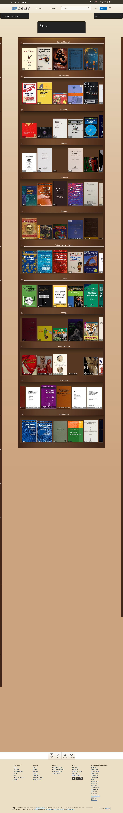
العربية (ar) (94, 767)
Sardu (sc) (94, 791)
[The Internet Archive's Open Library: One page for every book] (20, 8)
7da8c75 (107, 808)
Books (35, 769)
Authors (35, 771)
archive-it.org (70, 809)
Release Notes (76, 775)
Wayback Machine (51, 809)
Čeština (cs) (94, 769)
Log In (96, 8)
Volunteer (16, 769)
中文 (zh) (93, 798)
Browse (53, 8)
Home (34, 767)
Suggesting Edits (77, 771)
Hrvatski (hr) (94, 781)
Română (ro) (94, 789)
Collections (36, 775)
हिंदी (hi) (93, 779)
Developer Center (57, 767)
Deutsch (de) (95, 771)
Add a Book (75, 773)
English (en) (94, 773)
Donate (93, 2)
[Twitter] (77, 778)
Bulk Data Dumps (57, 771)
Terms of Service (18, 777)
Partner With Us (18, 771)
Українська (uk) (95, 796)
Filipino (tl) (94, 800)
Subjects (35, 773)
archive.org (60, 809)
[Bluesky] (73, 778)
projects (36, 809)
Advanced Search (38, 777)
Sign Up (103, 8)
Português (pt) (95, 787)
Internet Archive (40, 807)
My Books (38, 8)
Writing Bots (56, 773)
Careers (16, 773)
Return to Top (37, 779)
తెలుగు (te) (94, 794)
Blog (15, 775)
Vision (15, 767)
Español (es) (94, 775)
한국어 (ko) (94, 785)
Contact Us (75, 769)
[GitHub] (81, 778)
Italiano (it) (94, 783)
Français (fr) (94, 777)
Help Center (75, 767)
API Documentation (57, 769)
